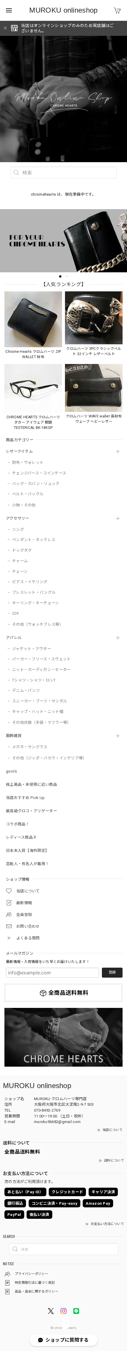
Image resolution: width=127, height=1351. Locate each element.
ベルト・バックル (27, 494)
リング (18, 529)
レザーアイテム (19, 451)
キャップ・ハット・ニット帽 (37, 711)
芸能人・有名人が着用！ (27, 864)
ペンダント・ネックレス (33, 540)
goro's (11, 771)
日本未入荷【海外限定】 (27, 850)
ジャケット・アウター (31, 649)
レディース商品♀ (21, 837)
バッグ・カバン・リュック (36, 483)
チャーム (20, 561)
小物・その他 (24, 505)
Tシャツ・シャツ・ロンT (34, 680)
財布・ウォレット (27, 462)
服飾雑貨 (14, 736)
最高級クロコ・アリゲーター (31, 811)
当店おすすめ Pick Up (25, 798)
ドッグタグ (22, 550)
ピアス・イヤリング (30, 582)
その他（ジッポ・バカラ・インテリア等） (49, 758)
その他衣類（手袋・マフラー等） (41, 722)
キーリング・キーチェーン (35, 603)
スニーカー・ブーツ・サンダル (39, 701)
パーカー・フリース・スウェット (41, 659)
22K (15, 613)
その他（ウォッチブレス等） (37, 624)
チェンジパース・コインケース (39, 473)
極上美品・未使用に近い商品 (31, 784)
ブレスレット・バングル (34, 592)
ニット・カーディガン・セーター (41, 669)
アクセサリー (17, 518)
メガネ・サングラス (30, 747)
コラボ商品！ (18, 824)
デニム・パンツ (26, 690)
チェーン (19, 571)
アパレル (14, 637)
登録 (112, 972)
